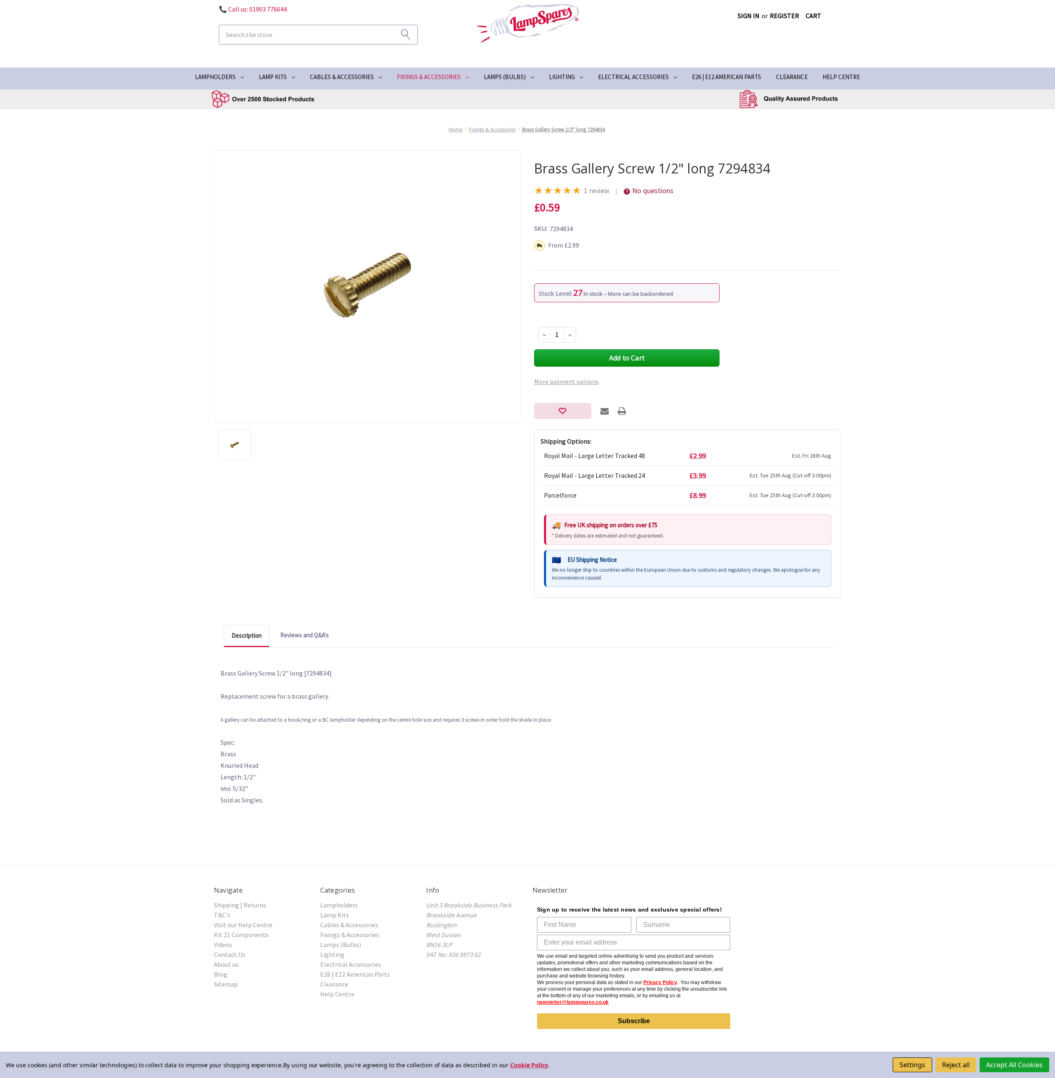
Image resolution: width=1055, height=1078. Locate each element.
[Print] (622, 411)
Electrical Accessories (633, 77)
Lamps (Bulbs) (505, 77)
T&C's (222, 915)
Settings (912, 1064)
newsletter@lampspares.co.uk (573, 1002)
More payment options (566, 381)
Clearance (792, 77)
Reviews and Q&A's (304, 635)
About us (226, 964)
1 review (597, 190)
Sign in (749, 16)
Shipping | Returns (240, 905)
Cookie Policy (529, 1065)
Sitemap (226, 984)
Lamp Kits (273, 77)
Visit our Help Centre (243, 925)
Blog (220, 974)
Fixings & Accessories (429, 77)
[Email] (604, 411)
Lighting (562, 77)
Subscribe (634, 1020)
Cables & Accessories (342, 77)
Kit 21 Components (241, 935)
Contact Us (229, 954)
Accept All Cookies (1014, 1064)
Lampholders (215, 77)
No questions (652, 190)
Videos (223, 944)
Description (247, 635)
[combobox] (318, 34)
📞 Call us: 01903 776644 (253, 9)
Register (784, 16)
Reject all (956, 1064)
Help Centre (841, 77)
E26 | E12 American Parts (726, 77)
